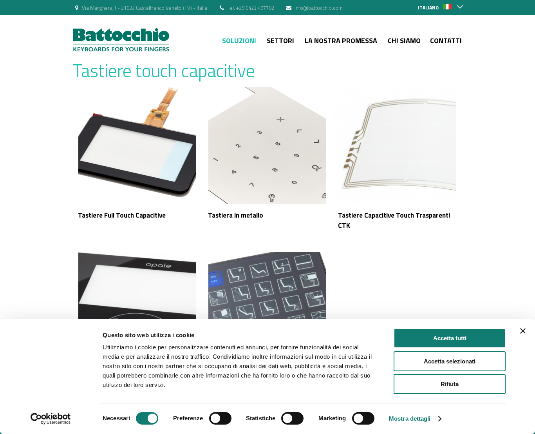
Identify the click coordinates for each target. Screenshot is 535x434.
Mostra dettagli (410, 418)
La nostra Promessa (341, 40)
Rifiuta (450, 384)
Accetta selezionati (449, 361)
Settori (280, 40)
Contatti (446, 40)
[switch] (220, 418)
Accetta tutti (449, 338)
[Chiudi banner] (523, 331)
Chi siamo (404, 40)
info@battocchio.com (319, 8)
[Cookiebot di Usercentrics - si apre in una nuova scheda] (50, 419)
